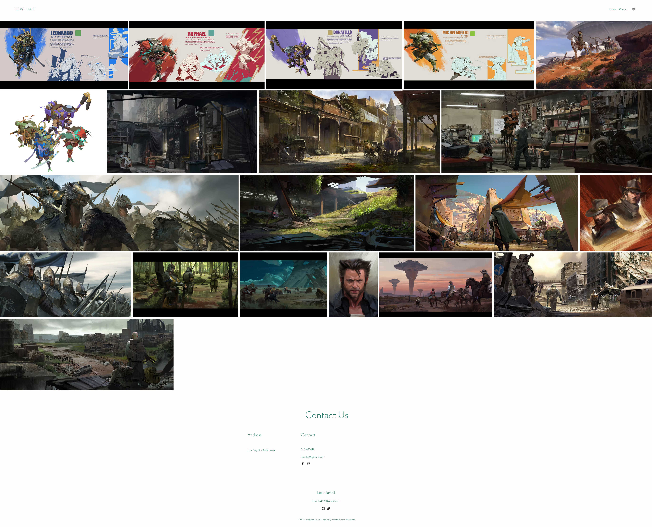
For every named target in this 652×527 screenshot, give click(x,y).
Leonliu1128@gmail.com (326, 501)
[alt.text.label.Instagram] (633, 9)
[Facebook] (303, 463)
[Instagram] (309, 463)
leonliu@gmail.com (312, 456)
